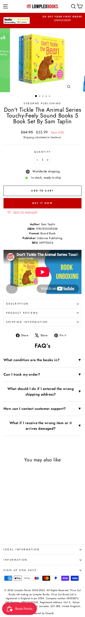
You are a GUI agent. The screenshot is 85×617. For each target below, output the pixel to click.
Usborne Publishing (42, 103)
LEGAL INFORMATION (21, 549)
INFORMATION (15, 559)
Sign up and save (20, 570)
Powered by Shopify (42, 613)
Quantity (42, 152)
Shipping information (27, 322)
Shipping (28, 137)
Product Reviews (22, 313)
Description (17, 303)
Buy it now (42, 203)
